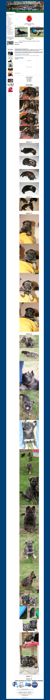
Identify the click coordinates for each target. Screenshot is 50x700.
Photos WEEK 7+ (29, 80)
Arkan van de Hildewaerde (36, 26)
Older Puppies (23, 689)
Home (18, 689)
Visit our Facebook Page (10, 40)
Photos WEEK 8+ (29, 81)
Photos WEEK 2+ (29, 78)
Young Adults (31, 689)
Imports (28, 689)
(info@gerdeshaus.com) (25, 697)
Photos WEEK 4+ (29, 79)
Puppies (20, 689)
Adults (26, 689)
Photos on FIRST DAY (29, 77)
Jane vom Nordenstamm (20, 26)
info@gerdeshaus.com (20, 55)
